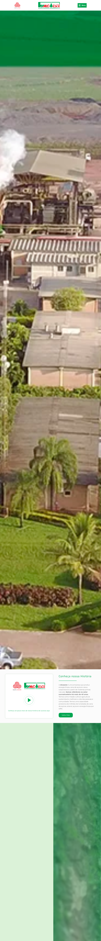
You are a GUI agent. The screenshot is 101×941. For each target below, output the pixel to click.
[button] (82, 5)
